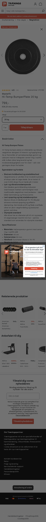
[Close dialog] (43, 246)
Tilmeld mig (34, 268)
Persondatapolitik (34, 272)
